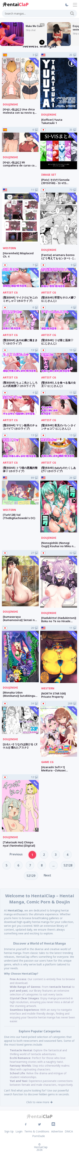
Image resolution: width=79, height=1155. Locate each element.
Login (19, 1131)
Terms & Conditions (36, 1131)
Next (47, 875)
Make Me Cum (34, 26)
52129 (31, 876)
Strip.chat (30, 30)
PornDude (38, 1136)
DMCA (69, 1131)
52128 (68, 865)
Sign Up (9, 1131)
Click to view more (37, 1102)
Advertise (57, 1131)
